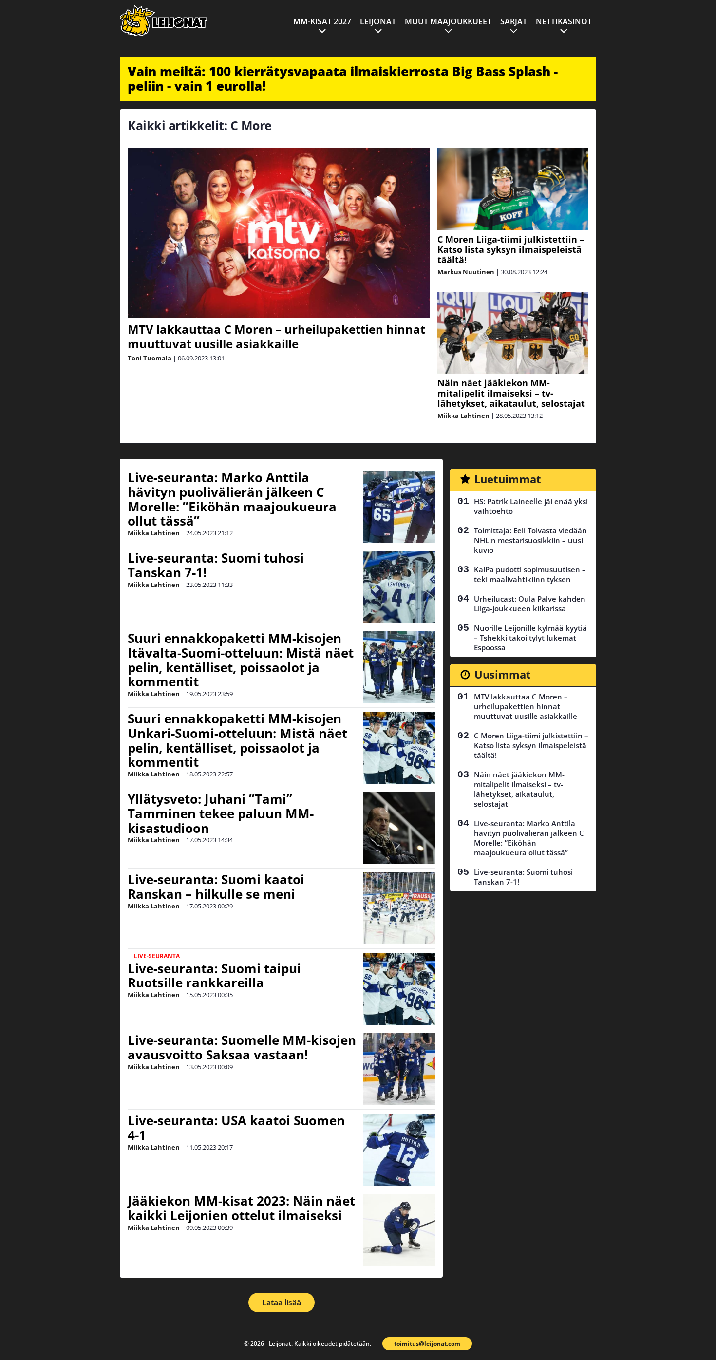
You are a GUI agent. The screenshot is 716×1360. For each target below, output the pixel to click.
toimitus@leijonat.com (427, 1344)
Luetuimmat (507, 479)
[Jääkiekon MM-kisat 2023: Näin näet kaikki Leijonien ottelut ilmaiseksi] (399, 1230)
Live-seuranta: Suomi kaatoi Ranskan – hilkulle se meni (216, 886)
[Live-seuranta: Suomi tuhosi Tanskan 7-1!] (399, 587)
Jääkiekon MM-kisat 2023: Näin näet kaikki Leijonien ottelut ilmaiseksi (241, 1208)
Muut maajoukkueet (448, 21)
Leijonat (378, 21)
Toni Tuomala (149, 358)
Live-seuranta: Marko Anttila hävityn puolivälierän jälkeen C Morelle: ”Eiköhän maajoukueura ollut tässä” (232, 499)
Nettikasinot (564, 21)
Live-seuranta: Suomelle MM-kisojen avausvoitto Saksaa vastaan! (242, 1047)
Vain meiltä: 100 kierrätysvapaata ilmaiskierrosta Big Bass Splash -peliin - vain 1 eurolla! (343, 78)
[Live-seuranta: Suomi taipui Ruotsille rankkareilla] (399, 989)
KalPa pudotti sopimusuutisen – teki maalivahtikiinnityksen (530, 574)
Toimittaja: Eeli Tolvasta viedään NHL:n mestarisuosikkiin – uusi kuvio (530, 540)
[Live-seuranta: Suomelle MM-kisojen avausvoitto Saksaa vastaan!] (398, 1069)
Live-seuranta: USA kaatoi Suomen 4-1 (236, 1128)
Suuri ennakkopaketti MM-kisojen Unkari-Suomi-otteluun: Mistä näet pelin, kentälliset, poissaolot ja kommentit (237, 740)
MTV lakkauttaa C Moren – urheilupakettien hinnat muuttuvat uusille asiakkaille (276, 336)
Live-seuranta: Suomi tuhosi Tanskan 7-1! (216, 565)
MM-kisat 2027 (322, 21)
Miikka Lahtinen (463, 415)
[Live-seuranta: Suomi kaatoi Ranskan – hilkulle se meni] (399, 908)
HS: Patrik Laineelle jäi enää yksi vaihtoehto (531, 506)
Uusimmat (502, 674)
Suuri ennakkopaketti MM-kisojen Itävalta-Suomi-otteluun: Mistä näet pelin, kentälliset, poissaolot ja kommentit (241, 660)
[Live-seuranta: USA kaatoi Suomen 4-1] (399, 1150)
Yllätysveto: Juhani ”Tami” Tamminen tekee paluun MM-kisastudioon (221, 813)
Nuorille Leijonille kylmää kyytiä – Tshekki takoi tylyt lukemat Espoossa (530, 637)
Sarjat (513, 21)
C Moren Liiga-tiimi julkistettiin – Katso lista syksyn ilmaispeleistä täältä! (510, 249)
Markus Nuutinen (465, 271)
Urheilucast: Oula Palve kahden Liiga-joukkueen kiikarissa (529, 603)
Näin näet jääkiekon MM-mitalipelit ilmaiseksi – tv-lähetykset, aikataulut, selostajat (511, 393)
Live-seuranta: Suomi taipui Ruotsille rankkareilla (214, 976)
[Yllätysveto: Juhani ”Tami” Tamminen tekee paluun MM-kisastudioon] (399, 828)
